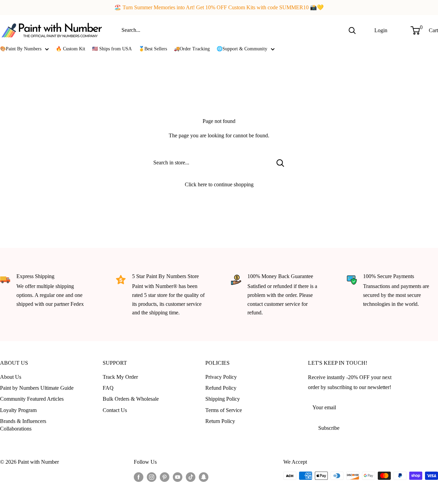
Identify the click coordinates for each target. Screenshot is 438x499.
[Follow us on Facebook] (138, 477)
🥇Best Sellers (153, 48)
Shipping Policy (222, 399)
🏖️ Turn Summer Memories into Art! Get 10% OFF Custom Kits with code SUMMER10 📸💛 (219, 7)
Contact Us (115, 410)
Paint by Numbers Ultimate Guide (37, 388)
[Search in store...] (280, 162)
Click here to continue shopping (219, 184)
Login (380, 30)
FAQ (108, 388)
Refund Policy (220, 388)
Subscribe (328, 428)
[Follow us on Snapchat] (203, 477)
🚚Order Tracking (192, 48)
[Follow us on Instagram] (151, 477)
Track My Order (120, 377)
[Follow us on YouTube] (177, 477)
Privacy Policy (221, 377)
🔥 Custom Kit (70, 48)
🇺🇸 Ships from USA (112, 48)
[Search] (352, 30)
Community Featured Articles (32, 399)
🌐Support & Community (242, 48)
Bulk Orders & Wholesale (131, 399)
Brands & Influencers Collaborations (23, 425)
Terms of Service (223, 410)
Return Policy (220, 421)
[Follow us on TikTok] (190, 477)
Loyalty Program (18, 410)
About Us (10, 377)
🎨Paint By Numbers (20, 48)
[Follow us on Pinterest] (164, 477)
